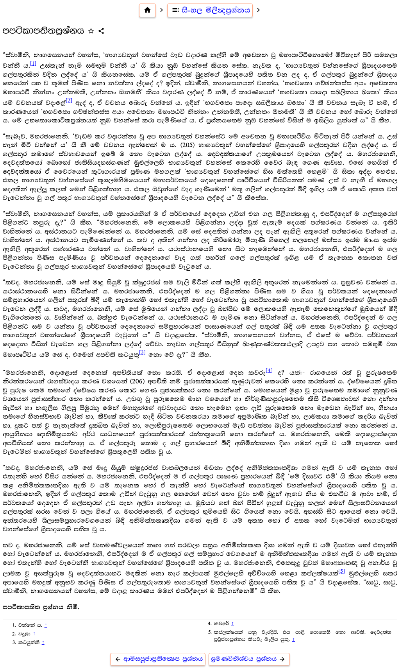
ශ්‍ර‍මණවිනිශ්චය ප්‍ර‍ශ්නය (248, 659)
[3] (142, 352)
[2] (69, 100)
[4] (269, 370)
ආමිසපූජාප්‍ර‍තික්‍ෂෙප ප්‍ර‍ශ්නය (158, 659)
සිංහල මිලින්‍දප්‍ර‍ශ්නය (210, 10)
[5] (341, 571)
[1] (33, 63)
